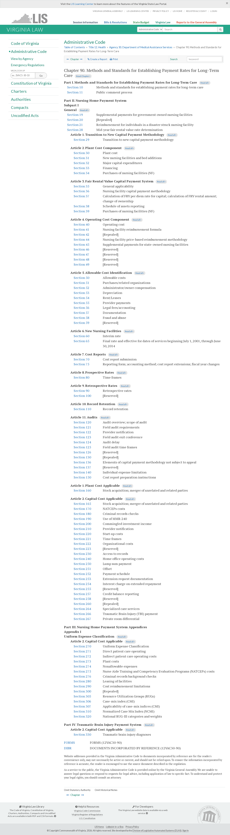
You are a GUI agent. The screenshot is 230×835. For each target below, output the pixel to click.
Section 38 (81, 206)
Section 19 (75, 114)
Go (41, 75)
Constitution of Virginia (31, 83)
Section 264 (82, 609)
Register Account (196, 11)
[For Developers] (147, 813)
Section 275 (82, 671)
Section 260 (82, 604)
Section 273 (82, 661)
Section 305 (82, 696)
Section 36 (81, 191)
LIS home (177, 11)
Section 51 (81, 282)
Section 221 (82, 539)
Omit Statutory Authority (77, 790)
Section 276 (82, 676)
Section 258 (82, 598)
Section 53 (81, 293)
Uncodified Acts (25, 115)
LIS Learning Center (82, 3)
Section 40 (81, 224)
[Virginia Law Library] (55, 816)
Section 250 (82, 564)
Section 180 (82, 513)
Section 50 (81, 277)
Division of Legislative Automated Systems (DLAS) (156, 830)
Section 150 (82, 477)
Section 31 (81, 158)
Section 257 (82, 594)
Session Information (85, 22)
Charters (19, 91)
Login (213, 11)
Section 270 (82, 646)
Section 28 (75, 130)
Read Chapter (82, 76)
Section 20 (75, 119)
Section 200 (82, 524)
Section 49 (81, 264)
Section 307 (82, 706)
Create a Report (98, 59)
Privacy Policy (161, 11)
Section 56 (81, 307)
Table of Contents (74, 47)
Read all (204, 82)
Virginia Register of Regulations (87, 814)
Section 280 (82, 681)
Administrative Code (29, 51)
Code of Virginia (25, 43)
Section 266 (82, 614)
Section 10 (75, 87)
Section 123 (82, 437)
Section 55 (81, 303)
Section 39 (81, 211)
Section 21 (75, 124)
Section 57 (81, 312)
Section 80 (81, 377)
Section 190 (82, 518)
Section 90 (81, 390)
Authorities (21, 99)
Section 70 (81, 359)
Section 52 (81, 288)
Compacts (19, 107)
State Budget (141, 22)
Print (115, 59)
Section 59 (81, 322)
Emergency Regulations (27, 65)
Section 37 (81, 196)
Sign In (185, 830)
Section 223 (82, 548)
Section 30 (81, 153)
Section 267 (82, 619)
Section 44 (81, 239)
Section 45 (81, 244)
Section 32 (81, 163)
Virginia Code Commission (87, 810)
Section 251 (82, 569)
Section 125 (82, 447)
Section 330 (82, 734)
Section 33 (81, 168)
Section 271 (82, 651)
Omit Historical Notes (106, 790)
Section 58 (81, 317)
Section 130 (82, 457)
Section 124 (82, 442)
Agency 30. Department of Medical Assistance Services (140, 47)
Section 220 (82, 534)
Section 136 (82, 462)
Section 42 (81, 234)
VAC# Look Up (18, 70)
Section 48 (81, 259)
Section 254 (82, 584)
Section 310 (82, 711)
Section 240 (82, 558)
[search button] (220, 29)
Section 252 (82, 574)
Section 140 (82, 472)
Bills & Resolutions (115, 22)
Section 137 (82, 467)
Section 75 (81, 364)
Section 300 (82, 691)
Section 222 (82, 543)
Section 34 (81, 173)
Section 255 (82, 589)
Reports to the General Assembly (196, 22)
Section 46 (81, 249)
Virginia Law (162, 22)
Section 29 (81, 139)
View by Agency (22, 59)
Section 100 (82, 395)
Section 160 (82, 490)
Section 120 (82, 422)
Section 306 (82, 701)
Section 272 (82, 656)
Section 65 (81, 341)
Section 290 (82, 686)
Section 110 (82, 409)
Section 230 (82, 553)
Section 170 (82, 508)
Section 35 (81, 186)
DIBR (68, 748)
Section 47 (81, 254)
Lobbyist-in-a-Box (114, 826)
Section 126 (82, 452)
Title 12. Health (97, 47)
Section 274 (82, 666)
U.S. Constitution (87, 818)
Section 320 (82, 716)
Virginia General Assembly (108, 11)
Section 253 (82, 579)
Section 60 (81, 336)
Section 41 (81, 229)
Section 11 (75, 92)
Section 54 (81, 298)
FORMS (69, 742)
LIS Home (99, 826)
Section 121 (82, 427)
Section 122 (82, 432)
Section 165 (82, 503)
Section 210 (82, 529)
